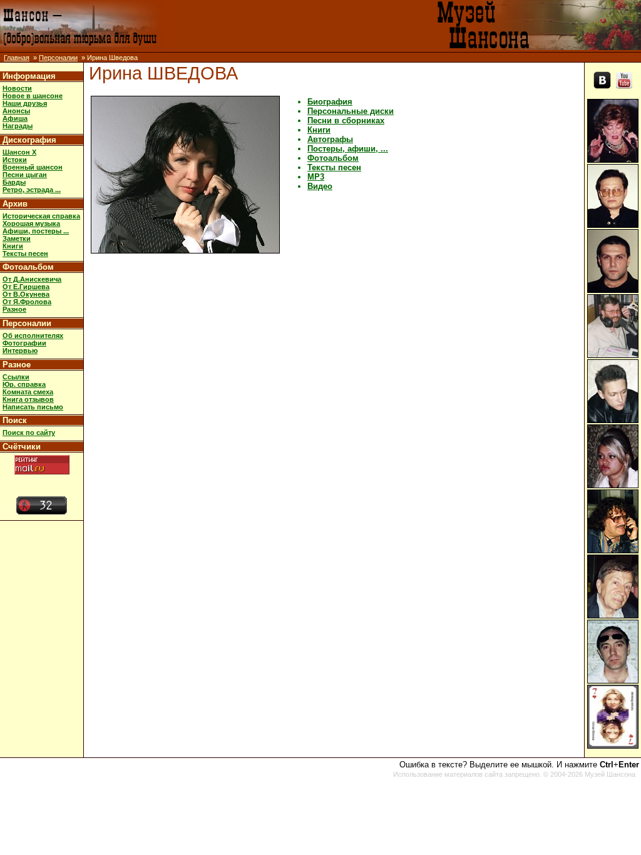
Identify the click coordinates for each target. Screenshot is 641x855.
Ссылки (16, 377)
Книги (13, 246)
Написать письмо (33, 407)
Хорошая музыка (31, 223)
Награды (18, 126)
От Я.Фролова (27, 301)
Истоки (15, 159)
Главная (16, 57)
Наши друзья (25, 103)
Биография (329, 101)
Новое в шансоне (33, 96)
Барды (14, 182)
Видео (319, 186)
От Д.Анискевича (32, 279)
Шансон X (19, 152)
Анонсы (16, 111)
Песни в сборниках (345, 120)
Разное (14, 309)
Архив (15, 203)
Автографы (330, 139)
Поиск (14, 420)
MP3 (315, 177)
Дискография (29, 140)
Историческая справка (41, 216)
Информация (29, 76)
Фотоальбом (28, 267)
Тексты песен (25, 253)
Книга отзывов (28, 399)
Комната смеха (28, 392)
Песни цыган (25, 174)
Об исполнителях (33, 335)
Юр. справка (24, 384)
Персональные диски (350, 111)
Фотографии (24, 343)
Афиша (15, 118)
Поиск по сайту (29, 432)
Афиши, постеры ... (36, 231)
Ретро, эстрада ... (32, 189)
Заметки (17, 238)
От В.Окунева (26, 294)
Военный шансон (33, 167)
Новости (17, 88)
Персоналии (58, 57)
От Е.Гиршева (26, 286)
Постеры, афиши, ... (347, 148)
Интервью (20, 350)
